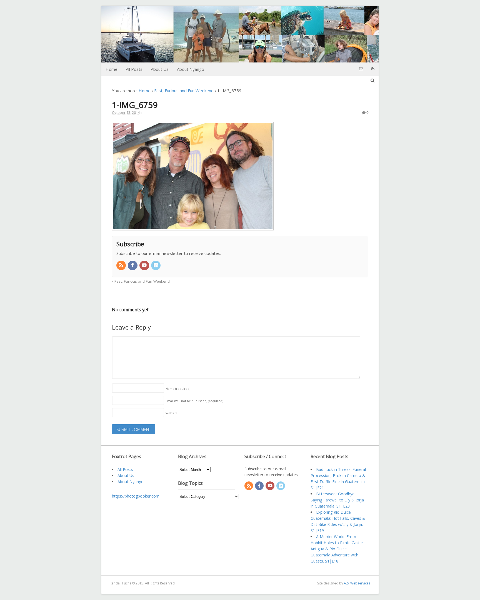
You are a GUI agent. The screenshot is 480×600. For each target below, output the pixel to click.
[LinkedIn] (156, 265)
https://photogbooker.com (135, 496)
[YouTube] (144, 265)
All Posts (134, 69)
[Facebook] (133, 265)
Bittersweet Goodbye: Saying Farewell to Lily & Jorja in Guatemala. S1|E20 (337, 500)
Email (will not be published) (194, 401)
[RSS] (121, 265)
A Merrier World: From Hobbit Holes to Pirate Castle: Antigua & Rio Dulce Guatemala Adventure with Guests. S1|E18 (337, 549)
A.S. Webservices (357, 583)
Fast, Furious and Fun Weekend (184, 90)
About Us (160, 69)
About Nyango (190, 69)
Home (112, 69)
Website (172, 413)
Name (178, 388)
